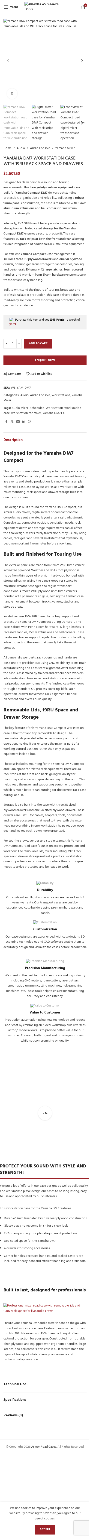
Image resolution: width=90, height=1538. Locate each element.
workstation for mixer (26, 413)
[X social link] (12, 421)
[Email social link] (18, 421)
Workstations (60, 395)
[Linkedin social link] (24, 421)
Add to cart (38, 343)
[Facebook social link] (6, 421)
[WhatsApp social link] (29, 421)
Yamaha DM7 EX (53, 413)
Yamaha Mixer (65, 148)
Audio (21, 148)
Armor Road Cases (43, 1447)
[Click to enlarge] (12, 93)
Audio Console (40, 148)
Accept (45, 1529)
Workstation (54, 408)
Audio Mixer (20, 408)
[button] (8, 60)
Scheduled (37, 408)
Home (7, 148)
